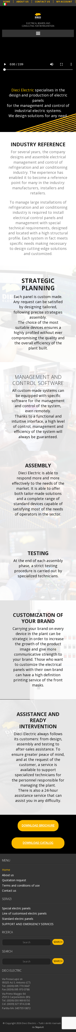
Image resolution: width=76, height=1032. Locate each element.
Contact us (9, 890)
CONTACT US (42, 1)
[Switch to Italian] (5, 4)
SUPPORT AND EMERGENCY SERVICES (28, 924)
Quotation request (14, 880)
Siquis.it (39, 1027)
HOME (6, 1)
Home (6, 870)
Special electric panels (16, 908)
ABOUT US (22, 1)
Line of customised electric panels (24, 913)
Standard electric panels (17, 919)
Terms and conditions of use (21, 885)
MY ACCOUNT (64, 1)
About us (8, 875)
